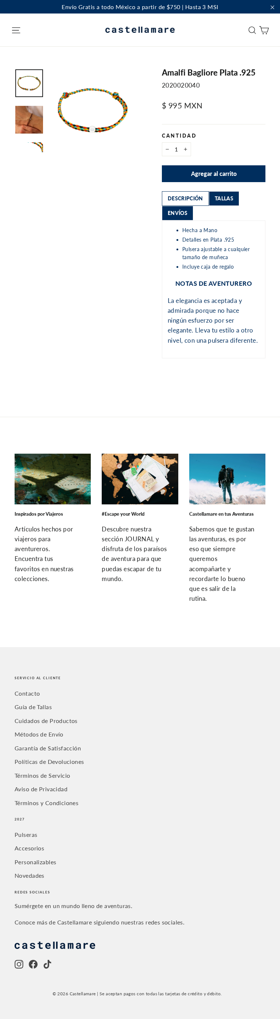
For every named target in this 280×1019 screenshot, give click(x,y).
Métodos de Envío (39, 734)
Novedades (29, 875)
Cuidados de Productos (46, 720)
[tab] (185, 198)
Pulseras (26, 834)
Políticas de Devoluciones (49, 761)
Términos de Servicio (42, 775)
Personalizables (35, 861)
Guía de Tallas (33, 706)
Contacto (27, 693)
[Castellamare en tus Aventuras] (227, 479)
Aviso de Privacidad (41, 788)
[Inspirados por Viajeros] (53, 479)
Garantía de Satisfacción (48, 748)
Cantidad (179, 136)
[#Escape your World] (140, 479)
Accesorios (29, 848)
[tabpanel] (213, 289)
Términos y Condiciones (46, 802)
